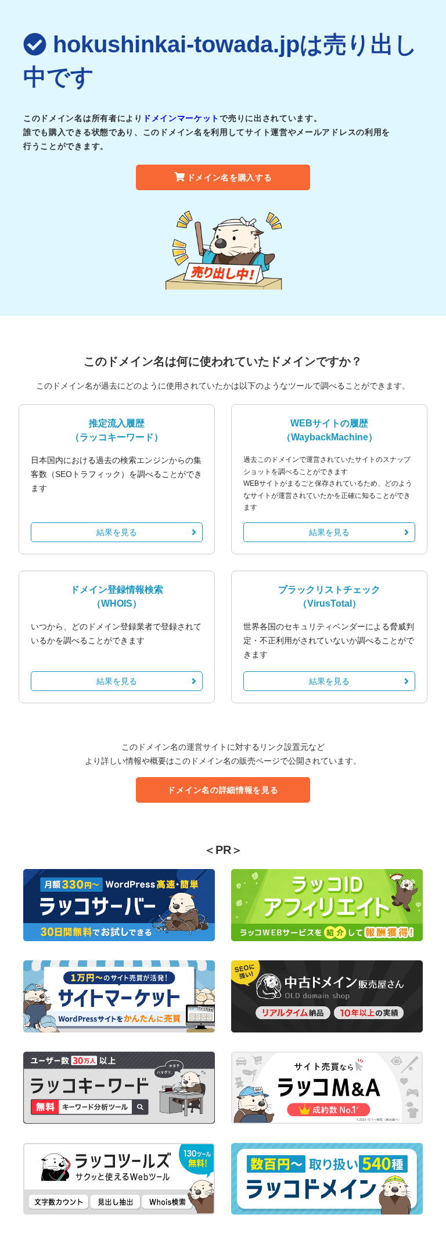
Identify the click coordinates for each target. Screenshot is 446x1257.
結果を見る (116, 532)
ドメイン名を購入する (229, 177)
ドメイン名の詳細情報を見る (222, 790)
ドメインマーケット (181, 118)
